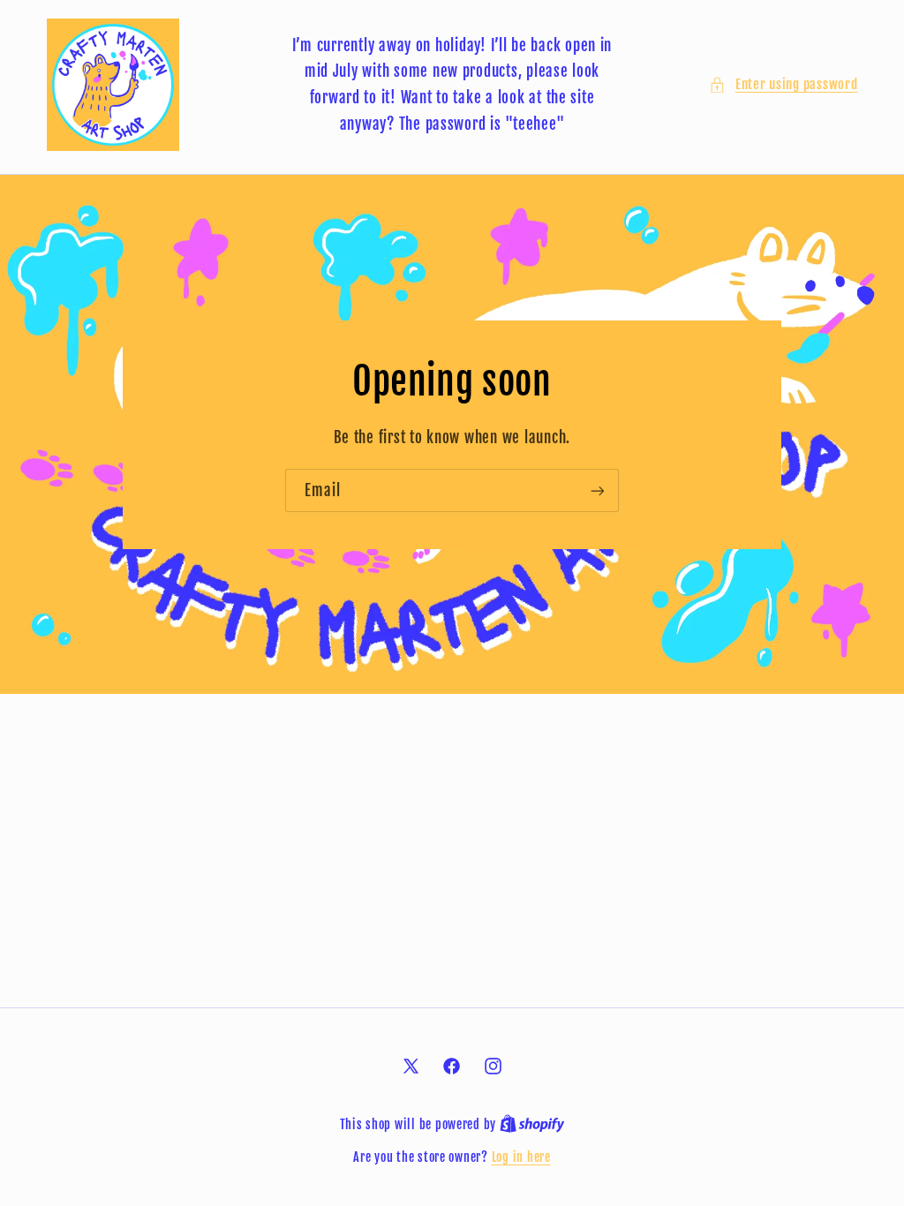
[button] (783, 84)
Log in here (521, 1157)
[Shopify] (532, 1124)
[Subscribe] (597, 490)
